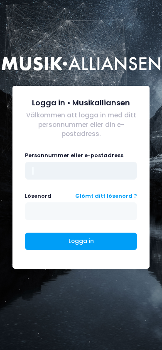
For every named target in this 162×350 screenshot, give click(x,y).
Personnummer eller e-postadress (74, 155)
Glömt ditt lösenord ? (106, 196)
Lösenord (38, 196)
